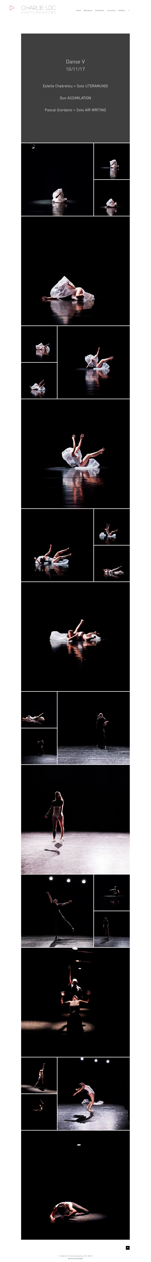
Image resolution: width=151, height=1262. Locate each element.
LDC (51, 7)
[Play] (12, 8)
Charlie (32, 7)
